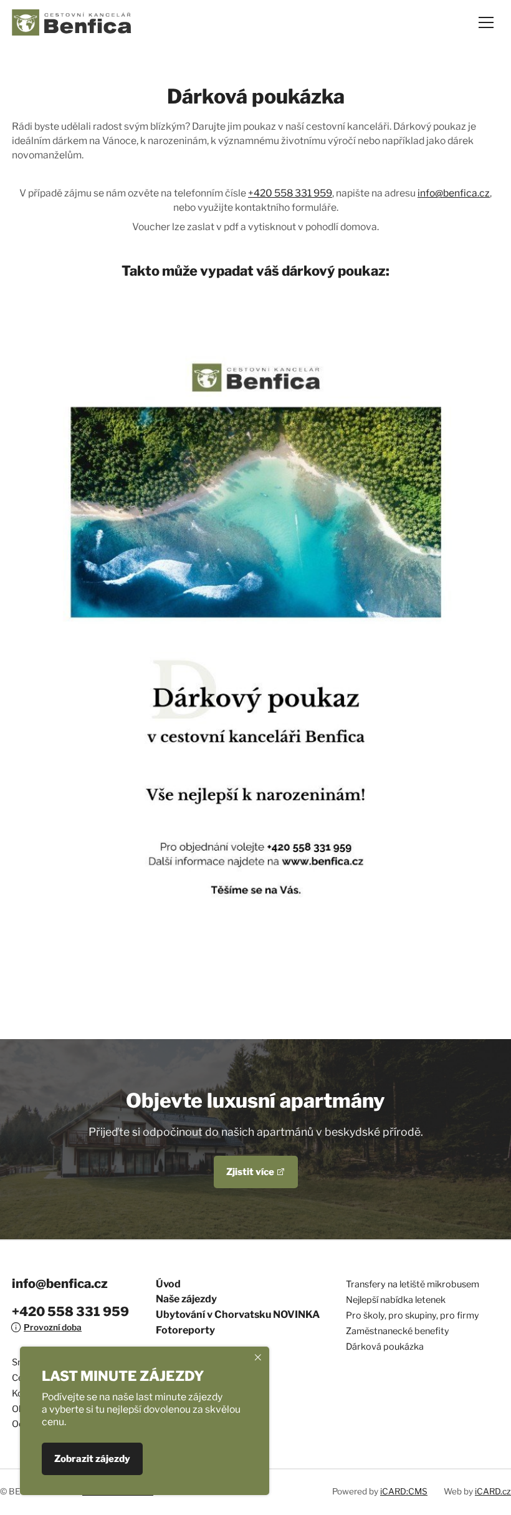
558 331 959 (302, 193)
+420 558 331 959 (70, 1311)
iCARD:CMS (403, 1491)
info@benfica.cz (454, 193)
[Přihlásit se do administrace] (498, 1502)
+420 (260, 193)
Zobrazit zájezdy (92, 1459)
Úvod (168, 1284)
